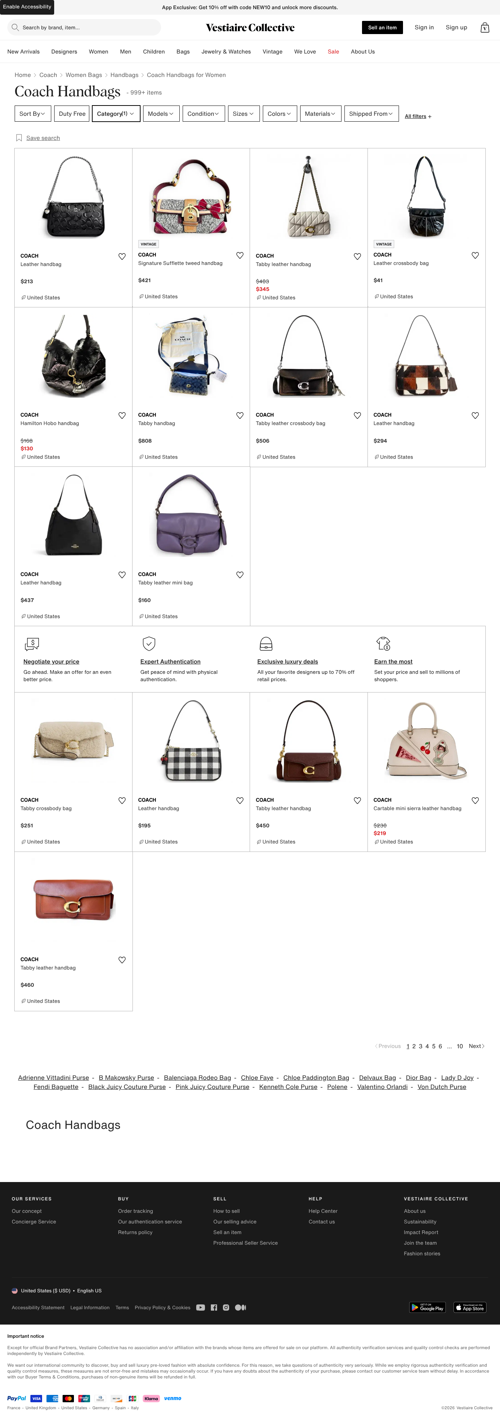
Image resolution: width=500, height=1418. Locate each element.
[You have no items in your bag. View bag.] (485, 27)
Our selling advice (235, 1222)
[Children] (170, 52)
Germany (101, 1408)
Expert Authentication (171, 661)
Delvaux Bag (377, 1077)
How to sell (226, 1211)
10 (460, 1046)
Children (154, 52)
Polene (337, 1087)
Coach (48, 74)
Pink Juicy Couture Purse (213, 1087)
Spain (120, 1408)
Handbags (124, 74)
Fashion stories (422, 1254)
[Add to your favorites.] (122, 256)
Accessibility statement (38, 1307)
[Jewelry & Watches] (257, 52)
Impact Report (421, 1232)
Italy (135, 1408)
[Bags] (195, 52)
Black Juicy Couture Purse (127, 1087)
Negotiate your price (51, 661)
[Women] (114, 52)
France (13, 1408)
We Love (305, 52)
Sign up (456, 27)
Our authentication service (150, 1222)
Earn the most (393, 661)
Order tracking (135, 1211)
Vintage (272, 52)
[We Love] (322, 52)
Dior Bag (419, 1077)
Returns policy (135, 1232)
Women (98, 52)
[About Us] (381, 52)
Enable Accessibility (27, 7)
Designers (64, 52)
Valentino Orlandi (382, 1087)
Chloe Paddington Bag (316, 1077)
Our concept (27, 1211)
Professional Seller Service (245, 1243)
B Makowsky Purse (126, 1077)
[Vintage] (288, 52)
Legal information (89, 1307)
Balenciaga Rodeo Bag (197, 1077)
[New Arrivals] (45, 52)
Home (23, 74)
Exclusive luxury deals (287, 661)
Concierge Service (34, 1222)
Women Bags (84, 74)
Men (125, 52)
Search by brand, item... (51, 27)
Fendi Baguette (56, 1087)
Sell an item (382, 27)
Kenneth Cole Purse (288, 1087)
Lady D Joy (457, 1077)
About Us (363, 52)
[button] (485, 27)
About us (415, 1211)
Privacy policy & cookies (162, 1307)
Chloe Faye (257, 1077)
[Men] (137, 52)
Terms (122, 1307)
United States (74, 1408)
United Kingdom (41, 1408)
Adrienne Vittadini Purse (53, 1077)
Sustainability (420, 1222)
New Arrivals (23, 52)
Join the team (420, 1243)
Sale (333, 52)
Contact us (322, 1222)
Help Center (323, 1211)
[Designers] (83, 52)
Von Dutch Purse (442, 1087)
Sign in (424, 27)
